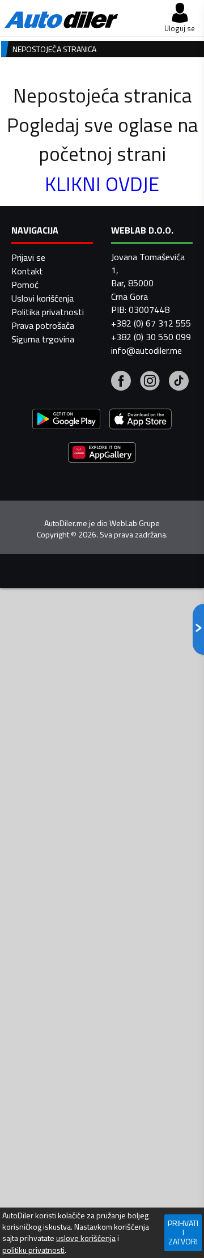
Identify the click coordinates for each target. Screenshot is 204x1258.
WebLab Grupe (134, 523)
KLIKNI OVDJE (102, 183)
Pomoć (25, 284)
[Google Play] (66, 420)
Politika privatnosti (47, 312)
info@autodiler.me (146, 350)
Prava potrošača (42, 325)
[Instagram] (150, 382)
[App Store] (140, 420)
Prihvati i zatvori (183, 1232)
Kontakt (27, 271)
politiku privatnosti (33, 1250)
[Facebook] (121, 382)
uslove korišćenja (86, 1238)
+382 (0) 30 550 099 (151, 337)
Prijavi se (28, 257)
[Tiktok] (179, 382)
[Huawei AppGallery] (102, 453)
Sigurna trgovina (42, 339)
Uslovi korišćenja (42, 298)
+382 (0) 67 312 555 (151, 323)
